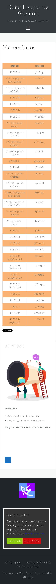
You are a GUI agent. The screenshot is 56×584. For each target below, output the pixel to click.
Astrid (45, 573)
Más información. (35, 533)
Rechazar (32, 540)
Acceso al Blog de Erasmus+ (24, 415)
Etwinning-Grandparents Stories (26, 420)
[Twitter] (8, 460)
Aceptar (14, 540)
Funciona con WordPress (17, 573)
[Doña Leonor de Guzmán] (27, 490)
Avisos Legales (13, 562)
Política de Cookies (28, 566)
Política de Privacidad (39, 562)
